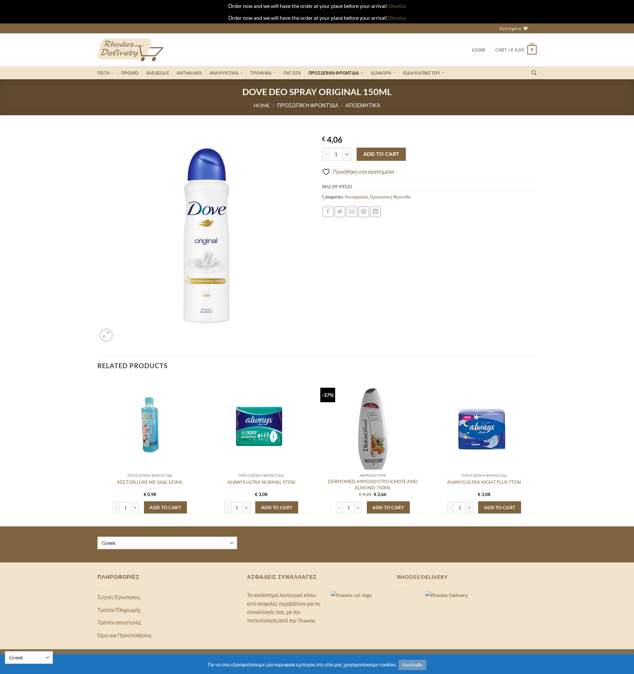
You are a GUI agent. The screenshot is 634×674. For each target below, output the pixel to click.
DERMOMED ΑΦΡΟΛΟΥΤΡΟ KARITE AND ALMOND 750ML (373, 484)
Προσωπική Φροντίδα (307, 105)
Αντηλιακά (189, 73)
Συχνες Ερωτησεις (118, 597)
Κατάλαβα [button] (412, 664)
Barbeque (157, 73)
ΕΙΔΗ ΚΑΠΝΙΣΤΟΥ (421, 73)
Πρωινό (130, 73)
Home (262, 105)
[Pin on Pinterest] (363, 211)
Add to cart (381, 154)
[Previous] (98, 451)
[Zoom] (106, 335)
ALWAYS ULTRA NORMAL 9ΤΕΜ (261, 482)
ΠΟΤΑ (103, 73)
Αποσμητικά (362, 105)
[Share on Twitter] (340, 211)
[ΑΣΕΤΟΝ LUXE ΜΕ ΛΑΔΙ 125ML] (149, 427)
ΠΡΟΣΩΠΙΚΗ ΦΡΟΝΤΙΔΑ (333, 73)
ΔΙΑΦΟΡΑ (381, 73)
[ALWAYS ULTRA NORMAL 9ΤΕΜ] (261, 427)
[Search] (534, 72)
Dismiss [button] (397, 6)
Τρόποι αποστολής (119, 622)
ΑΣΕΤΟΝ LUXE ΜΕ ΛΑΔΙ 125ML (150, 482)
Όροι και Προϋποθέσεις (124, 635)
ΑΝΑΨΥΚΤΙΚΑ (224, 73)
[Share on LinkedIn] (375, 211)
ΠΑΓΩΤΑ (292, 73)
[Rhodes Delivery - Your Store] (130, 49)
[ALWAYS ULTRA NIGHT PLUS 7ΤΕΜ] (484, 430)
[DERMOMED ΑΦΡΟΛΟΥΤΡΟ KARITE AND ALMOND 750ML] (372, 430)
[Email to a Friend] (351, 211)
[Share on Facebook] (328, 211)
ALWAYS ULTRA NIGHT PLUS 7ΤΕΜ (484, 482)
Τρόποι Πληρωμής (119, 610)
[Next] (536, 451)
